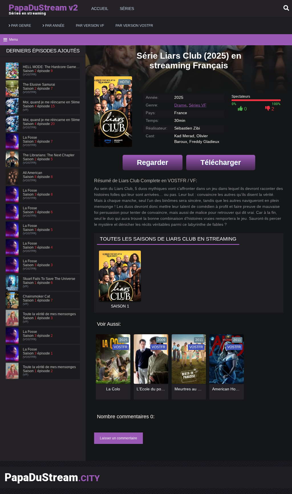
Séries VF (197, 105)
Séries (127, 8)
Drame (180, 105)
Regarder (152, 162)
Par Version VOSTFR (134, 26)
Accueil (99, 8)
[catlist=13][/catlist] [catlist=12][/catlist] (111, 361)
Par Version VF (90, 26)
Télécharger (220, 162)
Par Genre (20, 26)
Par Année (54, 26)
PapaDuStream (52, 477)
